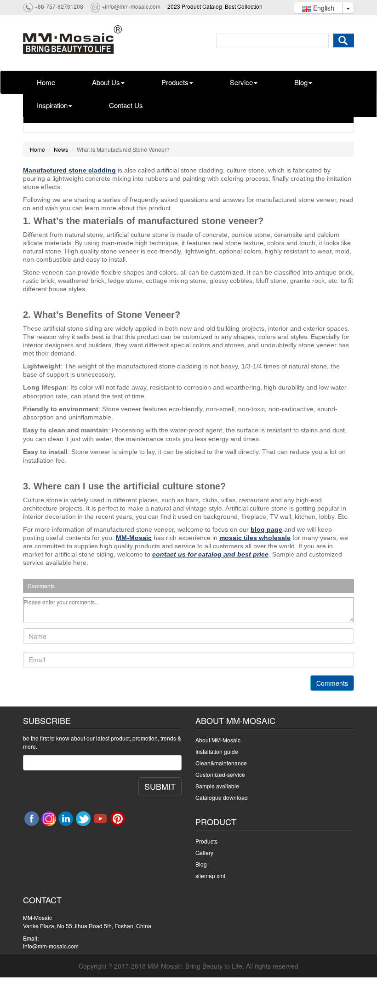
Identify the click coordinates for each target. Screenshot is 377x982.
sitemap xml (210, 875)
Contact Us (126, 105)
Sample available (217, 786)
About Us (106, 82)
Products (174, 82)
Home (46, 82)
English (322, 7)
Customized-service (220, 774)
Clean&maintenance (221, 763)
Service (241, 82)
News (61, 149)
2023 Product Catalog (194, 6)
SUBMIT (160, 786)
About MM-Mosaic (217, 740)
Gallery (204, 852)
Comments (332, 683)
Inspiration (52, 105)
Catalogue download (221, 797)
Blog (301, 82)
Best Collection (244, 6)
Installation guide (216, 751)
